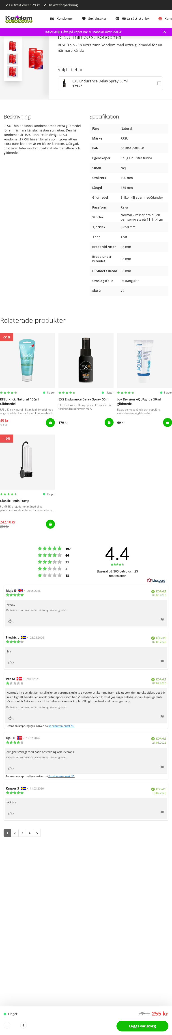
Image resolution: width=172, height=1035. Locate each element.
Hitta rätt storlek (135, 18)
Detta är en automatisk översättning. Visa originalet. (36, 610)
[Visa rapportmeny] (162, 620)
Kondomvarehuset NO (61, 725)
